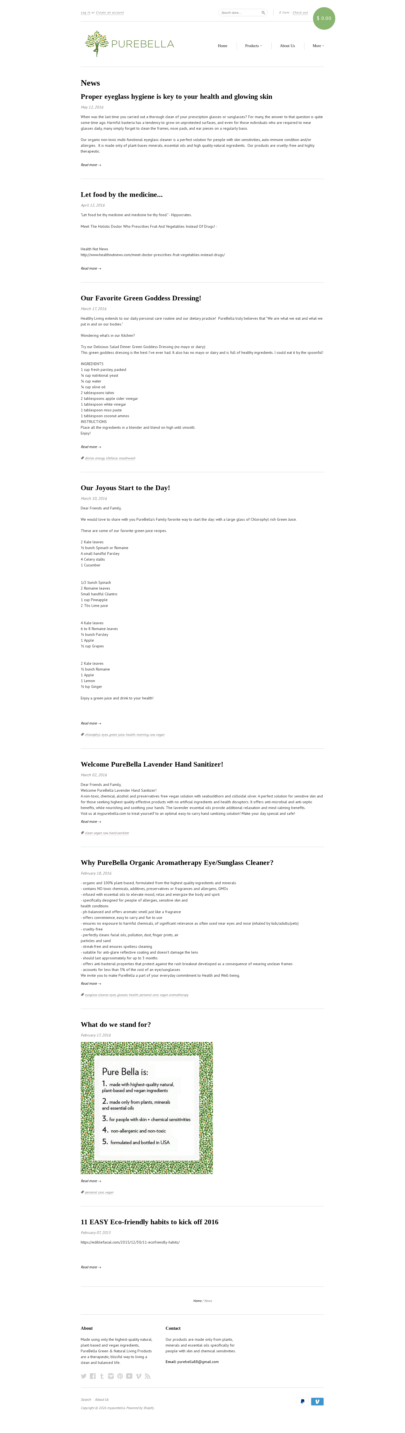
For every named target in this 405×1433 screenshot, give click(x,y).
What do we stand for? (116, 1024)
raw (152, 734)
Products (252, 46)
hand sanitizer (119, 833)
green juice (116, 734)
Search (86, 1400)
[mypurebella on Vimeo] (139, 1376)
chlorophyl (92, 734)
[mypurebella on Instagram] (111, 1376)
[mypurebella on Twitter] (84, 1376)
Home (222, 46)
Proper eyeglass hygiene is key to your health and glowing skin (176, 97)
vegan (160, 734)
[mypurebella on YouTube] (129, 1376)
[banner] (131, 44)
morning (142, 734)
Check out (300, 12)
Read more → (91, 164)
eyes (104, 734)
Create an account (110, 12)
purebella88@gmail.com (198, 1361)
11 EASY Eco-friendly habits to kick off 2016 (149, 1222)
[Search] (263, 12)
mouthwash (127, 458)
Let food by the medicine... (122, 195)
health (130, 734)
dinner (89, 458)
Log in (85, 12)
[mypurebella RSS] (148, 1376)
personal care (148, 995)
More (317, 46)
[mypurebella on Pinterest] (120, 1376)
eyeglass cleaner (96, 995)
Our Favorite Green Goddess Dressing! (141, 298)
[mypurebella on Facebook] (93, 1376)
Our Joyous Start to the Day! (125, 488)
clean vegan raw (96, 833)
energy (99, 458)
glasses (122, 995)
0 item (284, 12)
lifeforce (111, 458)
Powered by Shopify (139, 1408)
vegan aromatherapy (174, 995)
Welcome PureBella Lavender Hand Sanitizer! (152, 764)
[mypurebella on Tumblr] (102, 1376)
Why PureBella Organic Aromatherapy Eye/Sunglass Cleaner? (177, 863)
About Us (287, 46)
